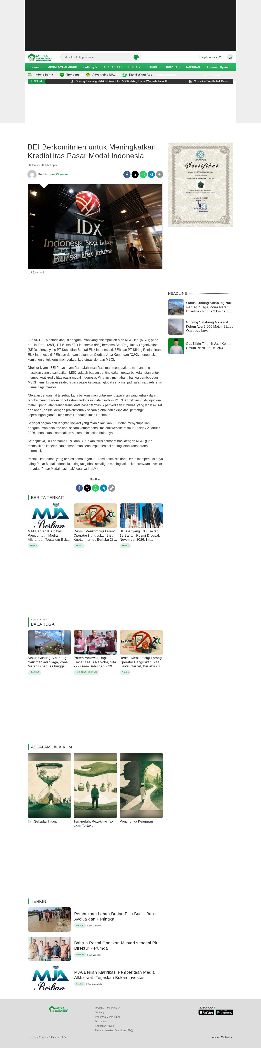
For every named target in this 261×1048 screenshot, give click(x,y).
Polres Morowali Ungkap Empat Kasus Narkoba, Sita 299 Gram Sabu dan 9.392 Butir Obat (95, 664)
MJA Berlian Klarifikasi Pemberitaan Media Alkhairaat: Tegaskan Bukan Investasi (49, 537)
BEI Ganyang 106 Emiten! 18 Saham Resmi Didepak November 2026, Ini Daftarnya (140, 537)
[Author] (32, 174)
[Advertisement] (130, 25)
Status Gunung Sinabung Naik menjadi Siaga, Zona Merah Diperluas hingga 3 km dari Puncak (48, 664)
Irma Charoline (59, 174)
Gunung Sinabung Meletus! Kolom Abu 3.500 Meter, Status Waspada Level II (209, 327)
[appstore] (206, 1013)
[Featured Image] (95, 268)
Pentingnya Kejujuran (136, 821)
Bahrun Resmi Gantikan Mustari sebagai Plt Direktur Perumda (115, 945)
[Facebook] (126, 174)
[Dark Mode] (230, 57)
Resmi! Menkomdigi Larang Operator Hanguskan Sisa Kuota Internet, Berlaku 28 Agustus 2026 (95, 537)
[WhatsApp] (143, 174)
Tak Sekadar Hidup (42, 821)
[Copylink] (159, 174)
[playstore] (224, 1013)
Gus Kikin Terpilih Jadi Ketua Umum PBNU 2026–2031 (208, 346)
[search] (136, 57)
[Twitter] (135, 174)
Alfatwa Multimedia (222, 1037)
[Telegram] (151, 174)
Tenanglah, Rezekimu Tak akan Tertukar (93, 823)
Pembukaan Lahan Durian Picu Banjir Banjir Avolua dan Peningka (115, 916)
